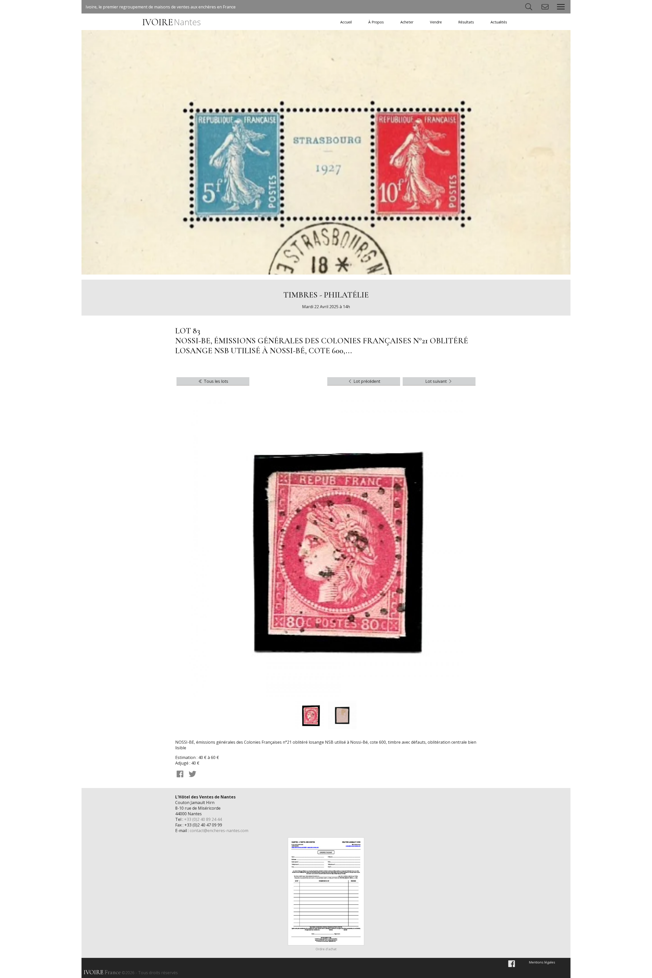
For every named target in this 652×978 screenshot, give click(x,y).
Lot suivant (436, 381)
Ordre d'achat (326, 949)
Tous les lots (215, 381)
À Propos (376, 22)
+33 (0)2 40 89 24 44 (203, 819)
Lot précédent (366, 381)
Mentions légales (542, 962)
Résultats (466, 22)
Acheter (406, 22)
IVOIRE (171, 22)
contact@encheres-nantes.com (219, 830)
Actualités (499, 22)
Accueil (346, 22)
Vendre (436, 22)
